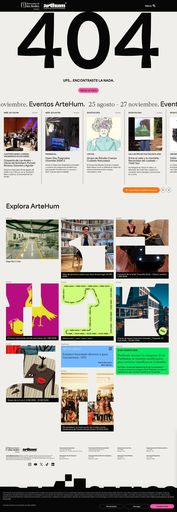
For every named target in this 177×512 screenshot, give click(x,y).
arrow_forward (168, 190)
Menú (148, 6)
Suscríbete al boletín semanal (143, 190)
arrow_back (163, 190)
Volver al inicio (88, 90)
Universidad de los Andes (12, 455)
